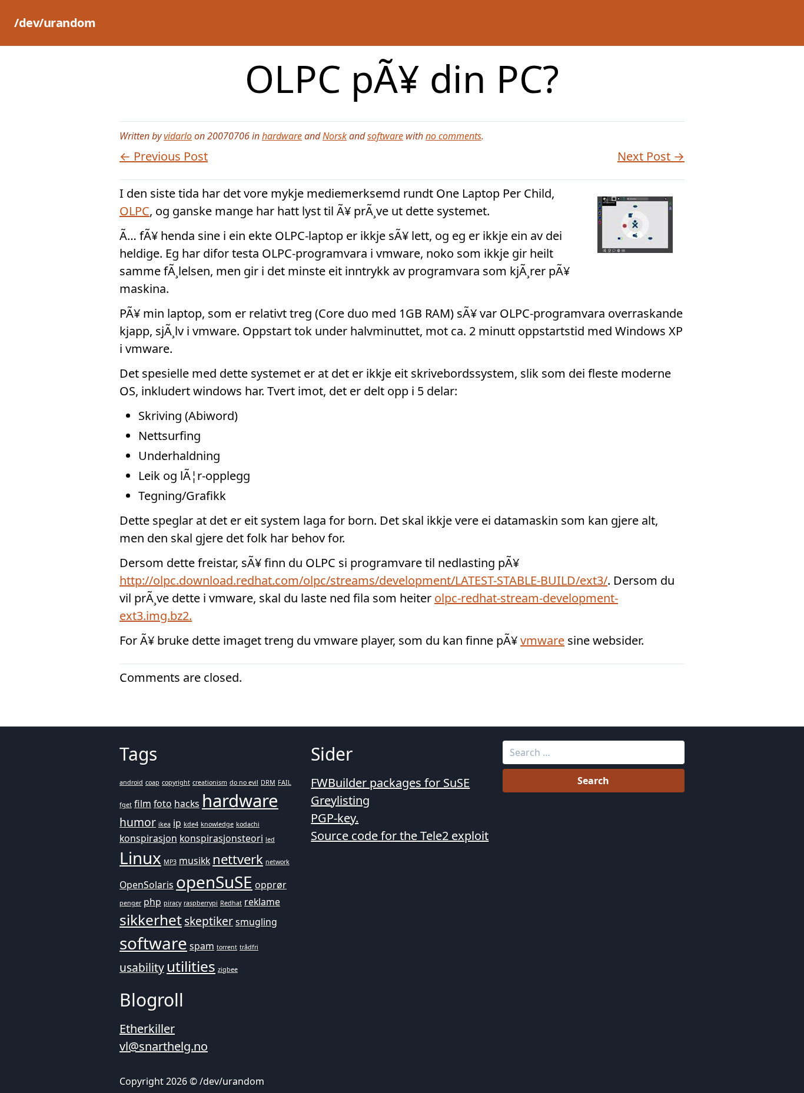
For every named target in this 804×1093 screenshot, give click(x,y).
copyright (176, 782)
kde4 (191, 824)
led (270, 839)
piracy (172, 903)
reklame (262, 901)
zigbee (228, 969)
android (131, 782)
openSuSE (214, 882)
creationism (209, 782)
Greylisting (340, 800)
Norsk (335, 135)
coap (152, 782)
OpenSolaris (146, 884)
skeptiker (208, 921)
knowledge (217, 824)
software (385, 135)
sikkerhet (150, 919)
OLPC (134, 211)
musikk (194, 860)
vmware (542, 640)
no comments (453, 135)
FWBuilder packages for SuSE (390, 783)
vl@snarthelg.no (163, 1046)
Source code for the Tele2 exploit (400, 836)
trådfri (249, 947)
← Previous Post (163, 156)
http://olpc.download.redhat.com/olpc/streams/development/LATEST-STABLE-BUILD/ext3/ (363, 580)
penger (130, 903)
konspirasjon (148, 838)
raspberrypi (201, 903)
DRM (268, 782)
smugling (256, 921)
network (277, 862)
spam (202, 945)
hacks (187, 803)
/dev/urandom (54, 23)
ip (177, 823)
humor (137, 822)
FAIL (284, 782)
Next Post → (651, 156)
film (142, 803)
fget (125, 805)
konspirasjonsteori (221, 838)
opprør (271, 884)
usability (141, 967)
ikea (164, 824)
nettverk (237, 859)
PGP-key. (334, 818)
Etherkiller (147, 1029)
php (152, 901)
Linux (140, 858)
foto (163, 803)
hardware (282, 135)
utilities (191, 966)
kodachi (248, 824)
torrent (227, 947)
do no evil (244, 782)
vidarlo (178, 135)
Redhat (231, 903)
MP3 (170, 862)
